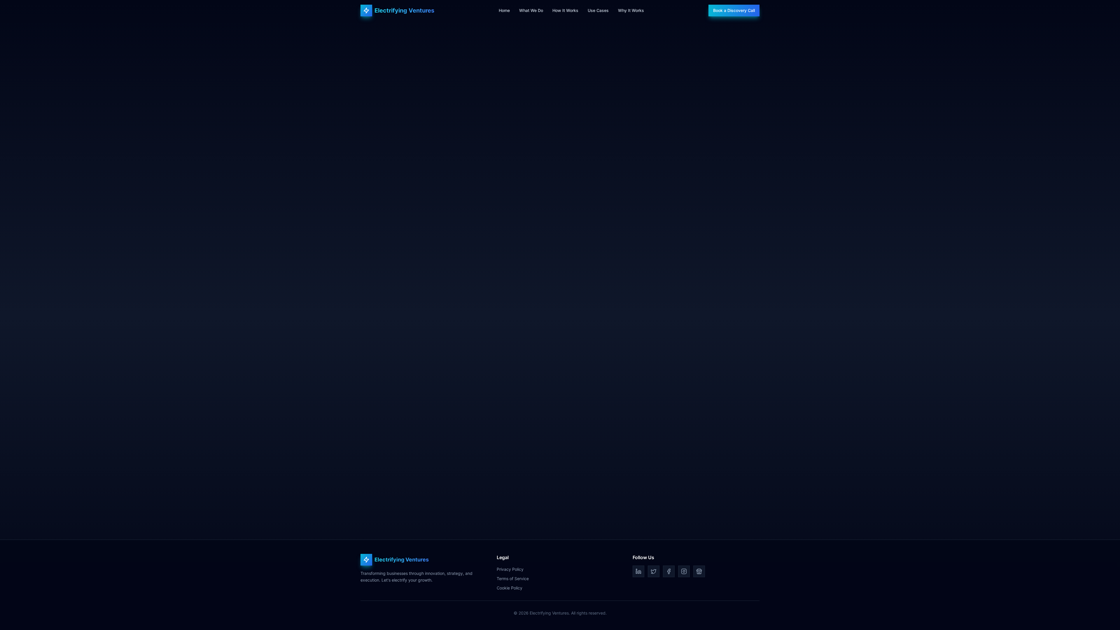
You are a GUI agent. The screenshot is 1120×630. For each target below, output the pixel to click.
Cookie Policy (509, 587)
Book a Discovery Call (734, 10)
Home (504, 10)
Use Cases (598, 10)
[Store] (699, 571)
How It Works (565, 10)
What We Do (531, 10)
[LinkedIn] (638, 571)
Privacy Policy (510, 569)
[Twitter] (653, 571)
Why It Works (631, 10)
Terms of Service (513, 578)
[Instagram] (684, 571)
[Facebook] (669, 571)
